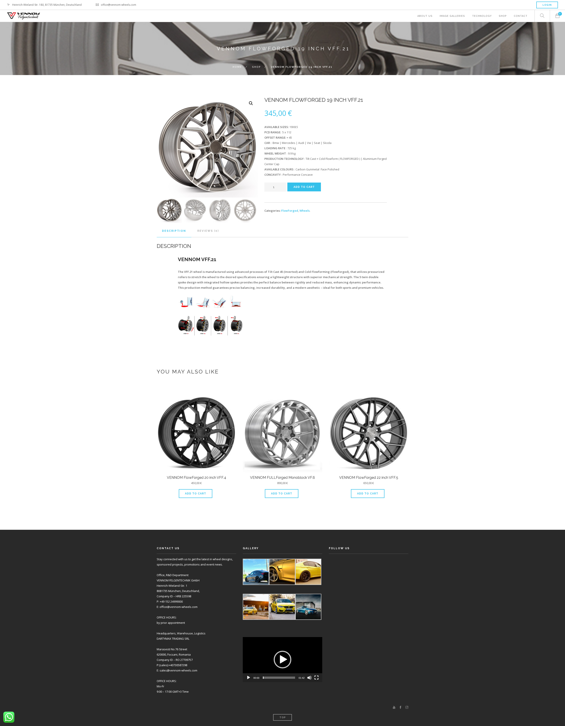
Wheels (304, 211)
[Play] (248, 677)
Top (282, 717)
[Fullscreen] (316, 677)
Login (547, 5)
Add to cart (304, 187)
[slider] (279, 678)
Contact (520, 16)
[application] (282, 659)
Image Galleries (452, 16)
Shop (503, 16)
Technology (482, 16)
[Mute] (309, 677)
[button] (282, 659)
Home (237, 67)
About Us (425, 16)
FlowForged (289, 211)
